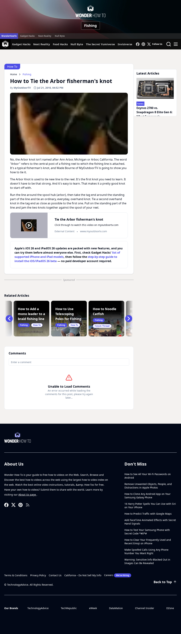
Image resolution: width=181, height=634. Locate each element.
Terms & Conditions (15, 575)
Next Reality (44, 35)
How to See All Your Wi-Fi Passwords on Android (147, 475)
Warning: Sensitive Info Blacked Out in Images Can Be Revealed (147, 561)
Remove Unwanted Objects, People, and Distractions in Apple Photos (148, 485)
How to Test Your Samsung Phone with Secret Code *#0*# (147, 531)
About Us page (27, 494)
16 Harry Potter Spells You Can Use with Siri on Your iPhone (150, 505)
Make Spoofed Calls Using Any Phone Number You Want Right (146, 551)
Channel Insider (144, 608)
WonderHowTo (9, 35)
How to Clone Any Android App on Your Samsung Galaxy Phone (147, 495)
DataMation (116, 608)
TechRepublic (69, 608)
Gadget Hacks (27, 35)
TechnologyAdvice (38, 608)
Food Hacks (60, 44)
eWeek (93, 608)
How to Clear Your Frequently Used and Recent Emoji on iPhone (147, 541)
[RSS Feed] (27, 505)
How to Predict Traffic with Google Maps (148, 513)
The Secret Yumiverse (100, 44)
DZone (170, 608)
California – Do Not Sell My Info (82, 575)
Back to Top (163, 582)
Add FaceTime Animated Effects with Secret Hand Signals (150, 521)
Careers (116, 575)
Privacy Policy (38, 575)
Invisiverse (125, 44)
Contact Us (55, 575)
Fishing (90, 25)
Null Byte (60, 35)
